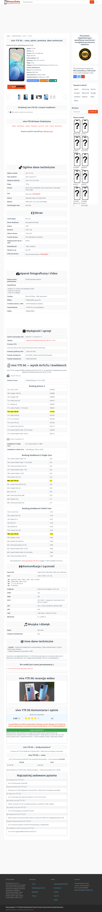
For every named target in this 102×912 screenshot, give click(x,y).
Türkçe (45, 907)
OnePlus (77, 97)
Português (54, 907)
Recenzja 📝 (52, 80)
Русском (40, 907)
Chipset (56, 892)
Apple (76, 89)
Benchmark (58, 126)
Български (60, 907)
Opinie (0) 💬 (44, 80)
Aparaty (27, 126)
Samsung (85, 89)
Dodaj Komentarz (37, 730)
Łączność (41, 126)
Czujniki (51, 126)
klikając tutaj (48, 131)
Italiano (49, 907)
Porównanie (57, 888)
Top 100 (56, 896)
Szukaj (56, 900)
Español (25, 907)
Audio (46, 126)
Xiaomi (93, 89)
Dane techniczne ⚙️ (33, 80)
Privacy (34, 896)
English (21, 907)
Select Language (10, 907)
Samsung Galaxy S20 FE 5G (30, 561)
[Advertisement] (51, 19)
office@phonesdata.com (85, 890)
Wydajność (34, 126)
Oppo (76, 100)
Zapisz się (93, 112)
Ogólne (14, 126)
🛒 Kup (12, 86)
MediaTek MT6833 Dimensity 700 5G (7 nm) (40, 340)
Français (35, 907)
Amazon (36, 193)
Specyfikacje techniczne (61, 884)
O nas (33, 884)
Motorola (85, 93)
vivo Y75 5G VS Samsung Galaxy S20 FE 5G (20, 668)
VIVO (92, 97)
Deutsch (30, 907)
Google (93, 93)
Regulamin (35, 892)
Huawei (77, 93)
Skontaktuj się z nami (38, 888)
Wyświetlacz (20, 126)
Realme (85, 97)
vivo (33, 51)
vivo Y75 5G (29, 173)
